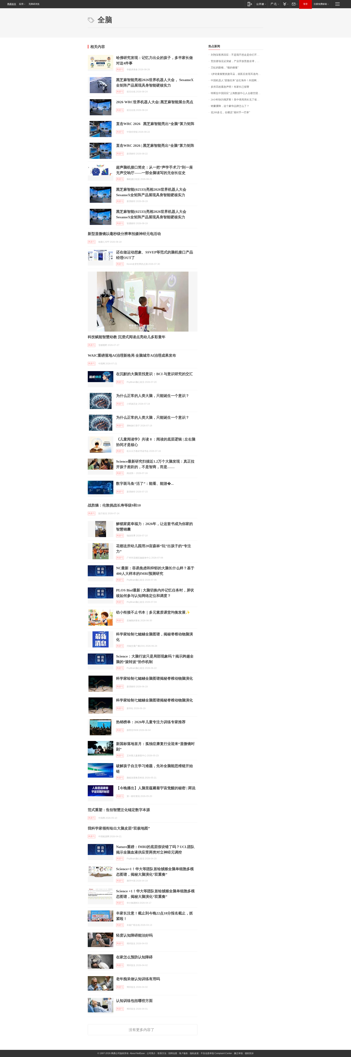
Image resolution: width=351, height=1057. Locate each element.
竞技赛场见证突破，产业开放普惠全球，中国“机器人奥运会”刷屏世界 (237, 61)
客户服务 (183, 1053)
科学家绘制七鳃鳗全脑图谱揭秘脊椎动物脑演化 (154, 678)
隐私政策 (194, 1053)
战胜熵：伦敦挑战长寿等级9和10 (114, 505)
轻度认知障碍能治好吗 (134, 935)
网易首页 (11, 4)
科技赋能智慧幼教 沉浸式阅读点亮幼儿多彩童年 (126, 337)
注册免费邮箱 (320, 4)
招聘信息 (172, 1053)
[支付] (285, 4)
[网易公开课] (261, 4)
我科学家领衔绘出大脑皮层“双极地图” (119, 828)
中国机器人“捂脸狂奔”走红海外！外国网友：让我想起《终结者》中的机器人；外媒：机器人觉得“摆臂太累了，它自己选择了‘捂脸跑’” (237, 80)
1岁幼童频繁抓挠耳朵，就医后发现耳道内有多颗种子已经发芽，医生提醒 (237, 74)
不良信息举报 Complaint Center (216, 1053)
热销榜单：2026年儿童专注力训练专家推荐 (151, 722)
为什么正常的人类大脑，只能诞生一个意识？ (152, 396)
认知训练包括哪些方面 (134, 1001)
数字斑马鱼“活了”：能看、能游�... (145, 483)
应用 (21, 4)
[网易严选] (274, 4)
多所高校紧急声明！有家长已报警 (230, 86)
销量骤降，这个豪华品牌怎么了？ (230, 106)
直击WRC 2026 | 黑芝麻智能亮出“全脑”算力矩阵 (155, 145)
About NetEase (137, 1053)
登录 (305, 4)
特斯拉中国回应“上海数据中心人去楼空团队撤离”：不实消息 (237, 93)
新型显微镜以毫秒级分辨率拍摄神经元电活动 (124, 234)
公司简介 (151, 1053)
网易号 (120, 69)
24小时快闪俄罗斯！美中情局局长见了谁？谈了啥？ (237, 99)
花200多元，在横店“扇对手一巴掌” (230, 112)
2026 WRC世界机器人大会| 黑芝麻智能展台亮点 (154, 102)
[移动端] (250, 4)
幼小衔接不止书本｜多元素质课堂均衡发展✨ (153, 612)
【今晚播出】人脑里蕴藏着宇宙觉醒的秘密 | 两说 (155, 788)
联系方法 (162, 1053)
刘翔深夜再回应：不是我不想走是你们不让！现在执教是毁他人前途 (237, 54)
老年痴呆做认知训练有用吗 (138, 979)
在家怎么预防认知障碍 (134, 957)
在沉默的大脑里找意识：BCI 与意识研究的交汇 (154, 374)
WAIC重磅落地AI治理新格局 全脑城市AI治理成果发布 (132, 355)
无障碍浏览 (34, 4)
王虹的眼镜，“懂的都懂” (225, 67)
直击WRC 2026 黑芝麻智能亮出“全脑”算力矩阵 (155, 124)
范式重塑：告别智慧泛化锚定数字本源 (119, 810)
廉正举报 (238, 1053)
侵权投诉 (249, 1053)
